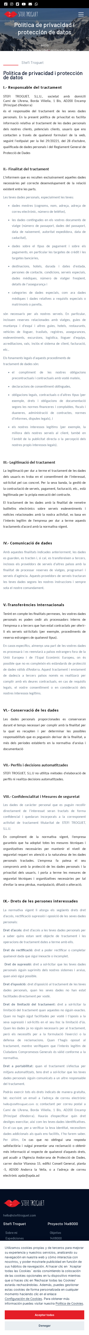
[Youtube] (25, 4)
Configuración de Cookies (23, 1299)
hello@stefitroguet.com (19, 1215)
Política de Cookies (69, 1303)
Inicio (45, 45)
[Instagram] (12, 4)
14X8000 (56, 1238)
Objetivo (55, 1233)
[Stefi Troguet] (20, 14)
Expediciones (14, 1238)
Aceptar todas (44, 1315)
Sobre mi (11, 1233)
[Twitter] (18, 4)
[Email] (31, 4)
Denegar (45, 1325)
